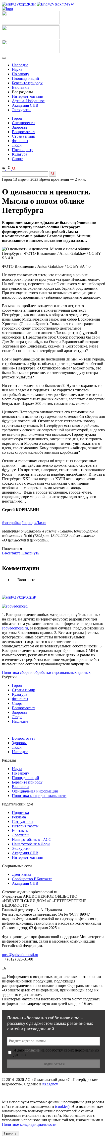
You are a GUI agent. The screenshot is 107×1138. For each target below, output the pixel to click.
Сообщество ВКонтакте (32, 879)
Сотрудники (22, 821)
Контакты (20, 830)
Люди (17, 145)
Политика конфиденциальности (39, 795)
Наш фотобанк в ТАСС (31, 839)
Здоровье (19, 127)
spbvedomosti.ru (15, 628)
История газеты (25, 826)
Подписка (20, 812)
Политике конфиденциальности (29, 1124)
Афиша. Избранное (28, 101)
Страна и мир (23, 136)
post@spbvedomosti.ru (20, 955)
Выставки (20, 87)
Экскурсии (21, 110)
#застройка (11, 523)
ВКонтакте (11, 553)
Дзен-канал (21, 874)
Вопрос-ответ (23, 132)
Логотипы (20, 835)
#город (27, 523)
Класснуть (30, 553)
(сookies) (62, 1106)
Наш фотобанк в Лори (31, 844)
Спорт (17, 159)
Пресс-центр (22, 150)
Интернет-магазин (27, 96)
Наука (17, 69)
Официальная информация (35, 791)
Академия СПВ (25, 105)
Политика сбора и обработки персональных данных (46, 672)
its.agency (50, 1084)
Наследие (20, 65)
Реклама (19, 817)
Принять (10, 1133)
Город (17, 118)
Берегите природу (27, 83)
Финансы (20, 141)
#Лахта (40, 523)
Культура (19, 154)
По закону (20, 74)
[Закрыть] (4, 978)
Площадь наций (25, 78)
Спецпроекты (23, 123)
